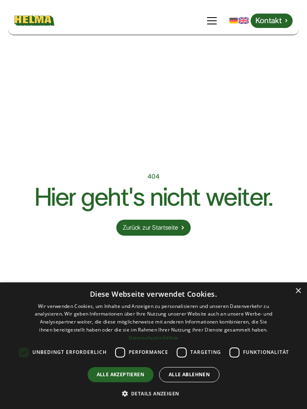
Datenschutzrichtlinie (153, 337)
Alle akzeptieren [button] (120, 374)
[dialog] (153, 345)
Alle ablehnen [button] (189, 374)
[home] (34, 20)
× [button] (298, 291)
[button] (213, 20)
